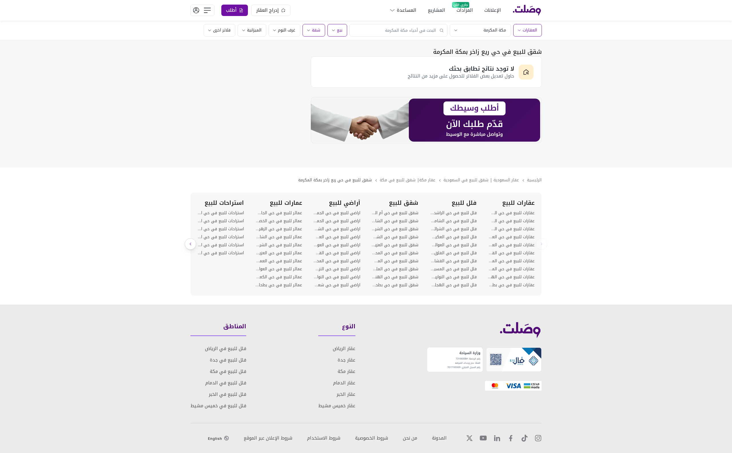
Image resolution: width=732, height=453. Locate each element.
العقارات (530, 30)
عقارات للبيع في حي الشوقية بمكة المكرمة (511, 229)
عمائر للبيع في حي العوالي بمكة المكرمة (278, 269)
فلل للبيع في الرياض (225, 348)
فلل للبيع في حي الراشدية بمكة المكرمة (453, 213)
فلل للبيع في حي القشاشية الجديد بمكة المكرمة (453, 261)
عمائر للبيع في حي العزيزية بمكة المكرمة (278, 253)
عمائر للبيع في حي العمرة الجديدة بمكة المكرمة (278, 261)
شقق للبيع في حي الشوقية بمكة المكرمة (395, 237)
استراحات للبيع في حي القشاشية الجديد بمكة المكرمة (220, 253)
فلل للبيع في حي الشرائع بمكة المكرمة (453, 229)
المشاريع (436, 10)
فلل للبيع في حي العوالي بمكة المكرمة (453, 245)
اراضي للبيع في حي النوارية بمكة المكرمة (337, 277)
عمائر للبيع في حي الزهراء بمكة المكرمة (278, 229)
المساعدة (406, 10)
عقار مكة (346, 371)
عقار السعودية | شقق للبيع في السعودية (481, 180)
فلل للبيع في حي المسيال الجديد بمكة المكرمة (453, 269)
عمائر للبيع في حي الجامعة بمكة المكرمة (278, 213)
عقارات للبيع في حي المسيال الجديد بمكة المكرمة (511, 269)
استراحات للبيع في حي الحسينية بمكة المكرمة (220, 213)
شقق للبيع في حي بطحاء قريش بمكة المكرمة (395, 285)
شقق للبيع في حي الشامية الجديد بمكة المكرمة (395, 221)
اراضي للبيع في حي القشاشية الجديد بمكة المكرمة (337, 253)
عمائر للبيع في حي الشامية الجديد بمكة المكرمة (278, 237)
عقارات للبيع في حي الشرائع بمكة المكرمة (511, 221)
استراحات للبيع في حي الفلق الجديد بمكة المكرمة (220, 245)
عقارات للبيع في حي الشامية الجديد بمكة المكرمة (511, 213)
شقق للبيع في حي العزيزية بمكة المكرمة (395, 245)
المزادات (465, 10)
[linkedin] (497, 438)
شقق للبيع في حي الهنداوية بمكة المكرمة (395, 277)
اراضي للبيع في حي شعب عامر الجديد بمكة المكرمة (337, 285)
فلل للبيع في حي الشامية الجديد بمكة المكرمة (453, 221)
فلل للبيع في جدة (228, 359)
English (215, 438)
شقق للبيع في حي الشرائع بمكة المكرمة (395, 229)
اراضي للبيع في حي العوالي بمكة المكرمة (337, 245)
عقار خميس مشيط (336, 405)
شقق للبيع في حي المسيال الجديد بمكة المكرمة (395, 261)
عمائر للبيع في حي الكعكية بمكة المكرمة (278, 277)
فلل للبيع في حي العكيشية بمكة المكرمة (453, 237)
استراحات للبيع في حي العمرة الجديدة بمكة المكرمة (220, 229)
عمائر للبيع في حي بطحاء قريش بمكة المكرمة (278, 285)
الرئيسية (534, 180)
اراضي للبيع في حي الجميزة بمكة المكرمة (337, 213)
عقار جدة (346, 359)
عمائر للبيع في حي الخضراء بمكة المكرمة (278, 221)
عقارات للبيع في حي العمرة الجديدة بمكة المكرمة (511, 237)
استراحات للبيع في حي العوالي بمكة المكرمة (220, 237)
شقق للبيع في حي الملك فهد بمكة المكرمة (395, 269)
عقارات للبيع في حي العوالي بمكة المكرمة (511, 245)
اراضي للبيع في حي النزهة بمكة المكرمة (337, 269)
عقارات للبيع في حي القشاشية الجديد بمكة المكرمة (511, 253)
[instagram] (538, 438)
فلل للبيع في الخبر (227, 394)
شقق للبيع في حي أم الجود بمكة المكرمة (395, 213)
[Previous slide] (541, 244)
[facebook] (510, 438)
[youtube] (483, 438)
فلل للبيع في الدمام (225, 382)
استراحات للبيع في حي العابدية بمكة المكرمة (220, 221)
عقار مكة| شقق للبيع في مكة (407, 180)
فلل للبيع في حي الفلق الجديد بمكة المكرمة (453, 253)
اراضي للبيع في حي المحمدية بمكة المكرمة (337, 261)
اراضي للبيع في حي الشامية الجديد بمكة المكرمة (337, 229)
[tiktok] (524, 438)
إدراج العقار (267, 10)
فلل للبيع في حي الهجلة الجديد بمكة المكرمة (453, 285)
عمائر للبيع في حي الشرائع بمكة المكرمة (278, 245)
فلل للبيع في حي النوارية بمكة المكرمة (453, 277)
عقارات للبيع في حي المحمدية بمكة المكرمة (511, 261)
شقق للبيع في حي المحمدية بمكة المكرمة (395, 253)
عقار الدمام (344, 382)
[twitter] (469, 438)
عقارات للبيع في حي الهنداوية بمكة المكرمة (511, 277)
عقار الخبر (346, 394)
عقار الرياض (344, 348)
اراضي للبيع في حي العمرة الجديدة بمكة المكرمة (337, 237)
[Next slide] (190, 244)
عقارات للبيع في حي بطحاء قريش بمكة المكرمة (511, 285)
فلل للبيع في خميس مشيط (218, 405)
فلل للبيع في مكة (228, 371)
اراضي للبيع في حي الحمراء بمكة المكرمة (337, 221)
